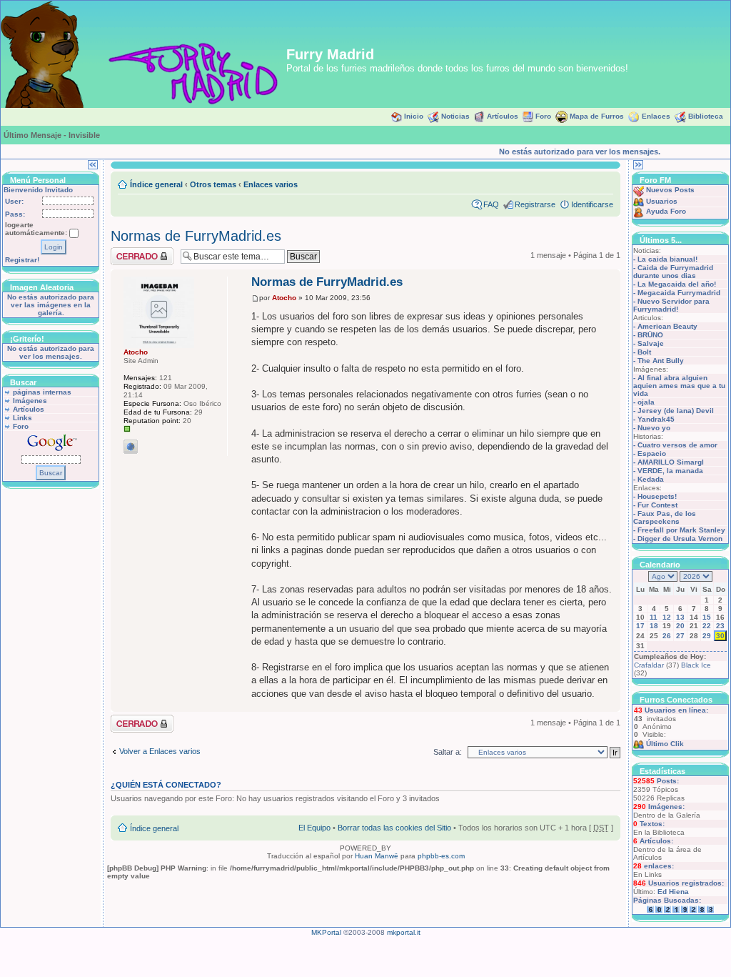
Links (22, 418)
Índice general (156, 184)
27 (680, 636)
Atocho (284, 298)
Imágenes (30, 401)
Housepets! (657, 496)
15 (706, 617)
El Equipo (314, 827)
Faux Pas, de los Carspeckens (664, 517)
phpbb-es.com (441, 856)
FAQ (491, 204)
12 (666, 617)
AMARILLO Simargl (670, 462)
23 (720, 626)
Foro (543, 116)
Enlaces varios (270, 184)
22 (706, 626)
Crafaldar (649, 665)
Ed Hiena (673, 892)
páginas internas (42, 392)
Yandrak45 (656, 419)
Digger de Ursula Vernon (679, 538)
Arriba (609, 704)
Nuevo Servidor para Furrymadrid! (671, 305)
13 (680, 617)
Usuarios (661, 201)
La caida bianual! (667, 259)
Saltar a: (447, 752)
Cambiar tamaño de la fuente (603, 181)
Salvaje (650, 343)
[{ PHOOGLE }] (130, 447)
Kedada (650, 479)
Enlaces (656, 116)
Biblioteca (705, 116)
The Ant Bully (660, 360)
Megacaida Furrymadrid (678, 293)
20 (680, 626)
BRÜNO (650, 335)
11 (653, 617)
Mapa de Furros (597, 116)
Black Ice (696, 665)
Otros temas (213, 184)
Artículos (502, 116)
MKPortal (326, 932)
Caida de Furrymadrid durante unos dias (673, 271)
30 (720, 636)
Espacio (651, 453)
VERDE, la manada (670, 471)
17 (640, 626)
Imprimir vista (581, 181)
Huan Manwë (376, 856)
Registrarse (535, 204)
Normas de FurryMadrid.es (196, 236)
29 (706, 636)
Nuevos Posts (670, 190)
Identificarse (592, 204)
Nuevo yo (653, 428)
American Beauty (667, 326)
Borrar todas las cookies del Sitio (394, 827)
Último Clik (665, 744)
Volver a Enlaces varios (160, 751)
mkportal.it (403, 932)
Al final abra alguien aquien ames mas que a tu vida (679, 385)
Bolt (644, 352)
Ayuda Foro (666, 211)
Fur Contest (657, 505)
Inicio (413, 116)
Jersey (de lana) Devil (675, 411)
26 (666, 636)
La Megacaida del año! (676, 284)
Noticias (455, 116)
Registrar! (22, 260)
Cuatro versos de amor (677, 445)
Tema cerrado (135, 251)
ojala (646, 402)
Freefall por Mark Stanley (681, 530)
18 (654, 626)
